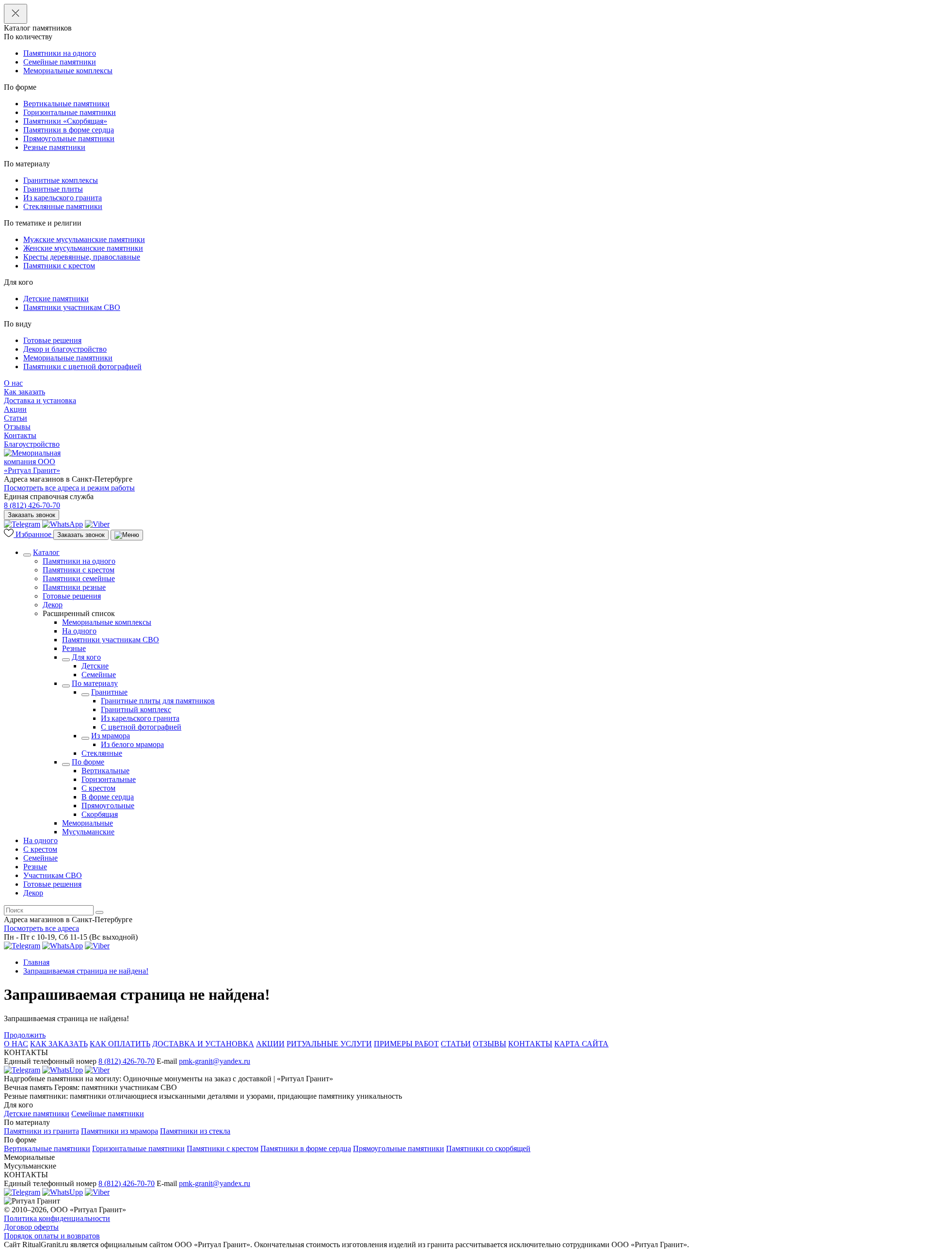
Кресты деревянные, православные (81, 257)
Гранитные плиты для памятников (158, 701)
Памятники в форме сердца (68, 130)
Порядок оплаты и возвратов (52, 1236)
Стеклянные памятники (62, 206)
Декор (53, 605)
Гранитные (109, 692)
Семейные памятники (59, 62)
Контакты (20, 435)
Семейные (98, 674)
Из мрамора (110, 736)
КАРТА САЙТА (581, 1044)
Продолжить (25, 1035)
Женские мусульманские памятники (83, 248)
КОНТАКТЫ (530, 1044)
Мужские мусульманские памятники (84, 239)
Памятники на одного (59, 53)
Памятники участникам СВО (71, 307)
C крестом (98, 788)
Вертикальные (105, 770)
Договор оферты (31, 1227)
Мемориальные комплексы (67, 70)
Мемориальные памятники (67, 358)
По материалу (95, 683)
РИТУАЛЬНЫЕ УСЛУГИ (329, 1044)
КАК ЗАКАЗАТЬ (59, 1044)
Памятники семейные (79, 578)
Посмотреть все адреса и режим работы (69, 488)
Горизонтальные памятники (69, 112)
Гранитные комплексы (60, 180)
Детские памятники (56, 298)
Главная (36, 962)
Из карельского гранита (62, 198)
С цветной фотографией (141, 727)
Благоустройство (32, 444)
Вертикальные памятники (66, 103)
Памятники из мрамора (119, 1131)
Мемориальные (87, 823)
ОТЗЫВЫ (489, 1044)
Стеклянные (101, 753)
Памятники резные (74, 587)
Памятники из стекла (195, 1131)
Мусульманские (88, 832)
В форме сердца (107, 797)
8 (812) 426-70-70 (32, 505)
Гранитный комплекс (136, 709)
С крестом (40, 849)
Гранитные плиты (53, 189)
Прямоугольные (107, 805)
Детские (95, 666)
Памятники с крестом (59, 265)
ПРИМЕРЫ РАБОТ (406, 1044)
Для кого (86, 657)
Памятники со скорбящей (488, 1148)
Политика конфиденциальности (57, 1218)
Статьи (15, 418)
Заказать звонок (31, 515)
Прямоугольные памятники (68, 138)
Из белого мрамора (132, 744)
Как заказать (24, 392)
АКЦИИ (270, 1044)
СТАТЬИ (456, 1044)
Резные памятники (54, 147)
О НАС (16, 1044)
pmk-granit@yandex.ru (214, 1061)
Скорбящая (99, 814)
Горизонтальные (108, 779)
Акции (15, 409)
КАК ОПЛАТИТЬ (120, 1044)
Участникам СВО (52, 875)
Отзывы (17, 427)
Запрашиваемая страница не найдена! (85, 971)
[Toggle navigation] (127, 535)
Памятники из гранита (41, 1131)
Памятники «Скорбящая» (65, 121)
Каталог (46, 552)
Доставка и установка (40, 400)
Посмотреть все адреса (41, 928)
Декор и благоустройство (65, 349)
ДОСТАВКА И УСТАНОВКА (203, 1044)
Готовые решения (52, 340)
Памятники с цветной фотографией (82, 366)
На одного (79, 631)
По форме (88, 762)
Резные (74, 648)
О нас (13, 383)
